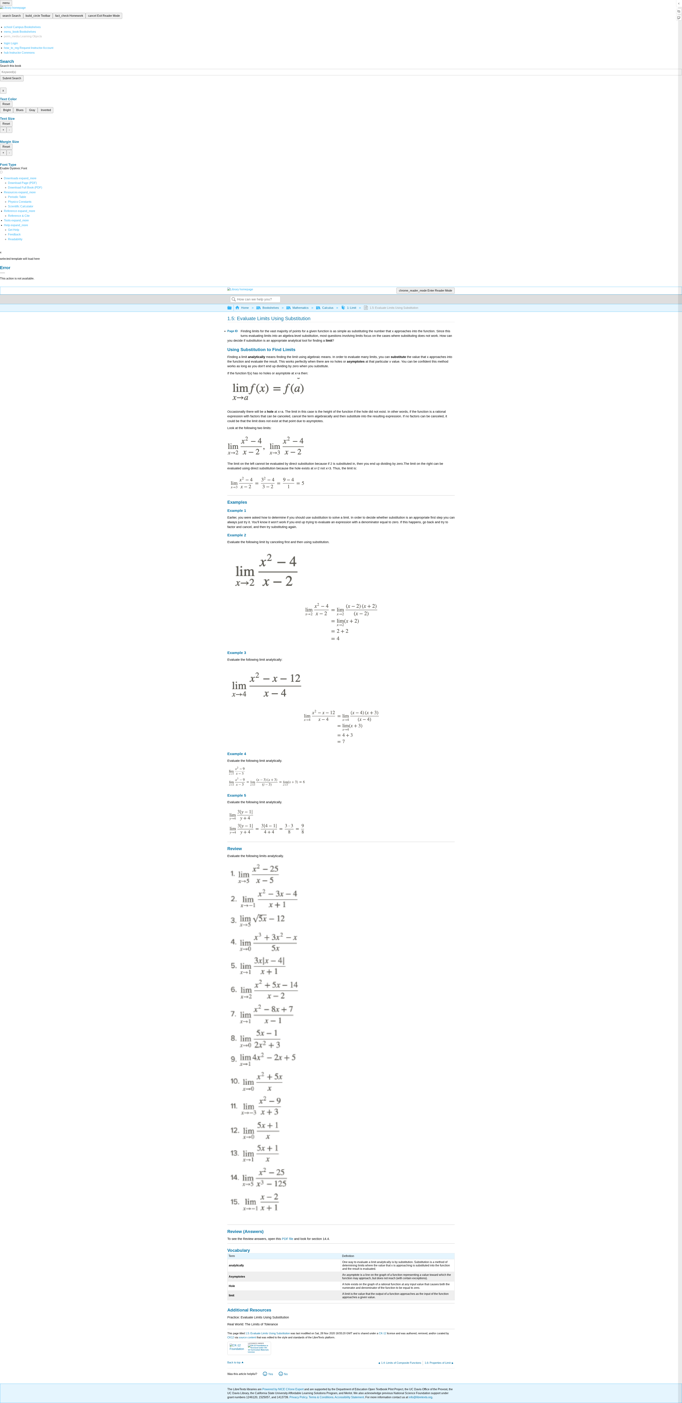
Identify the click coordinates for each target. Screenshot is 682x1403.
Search (233, 300)
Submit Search (11, 78)
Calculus (327, 307)
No (286, 1374)
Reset (6, 104)
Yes (270, 1374)
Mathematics (300, 307)
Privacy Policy (298, 1397)
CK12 (230, 1337)
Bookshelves (271, 307)
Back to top (233, 1362)
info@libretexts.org (420, 1397)
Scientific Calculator (20, 206)
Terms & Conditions (321, 1397)
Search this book (10, 65)
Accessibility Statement (349, 1397)
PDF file (287, 1239)
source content (247, 1337)
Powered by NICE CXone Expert (283, 1389)
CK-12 (383, 1333)
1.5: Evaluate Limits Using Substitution (267, 1333)
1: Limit (351, 307)
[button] (14, 234)
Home (245, 307)
